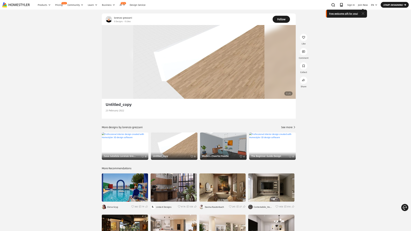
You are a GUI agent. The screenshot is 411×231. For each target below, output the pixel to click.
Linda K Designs (163, 207)
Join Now (363, 5)
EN (372, 5)
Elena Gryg (112, 207)
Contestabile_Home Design (263, 207)
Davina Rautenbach (214, 207)
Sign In (351, 5)
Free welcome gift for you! (343, 13)
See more (287, 127)
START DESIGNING (393, 5)
